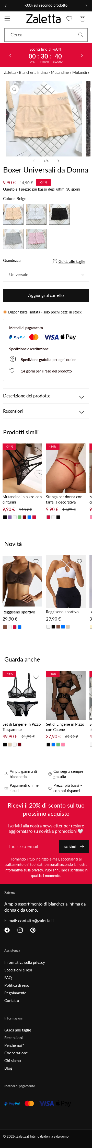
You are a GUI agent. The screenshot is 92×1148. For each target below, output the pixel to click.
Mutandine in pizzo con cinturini (22, 499)
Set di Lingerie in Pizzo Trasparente (22, 727)
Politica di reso (16, 985)
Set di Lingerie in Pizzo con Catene (65, 727)
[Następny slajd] (82, 55)
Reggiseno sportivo (19, 612)
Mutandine (60, 72)
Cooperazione (16, 1053)
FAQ (8, 977)
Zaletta (10, 72)
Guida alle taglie (72, 261)
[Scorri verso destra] (58, 160)
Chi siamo (12, 1060)
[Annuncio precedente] (5, 5)
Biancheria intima (33, 72)
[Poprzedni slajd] (10, 55)
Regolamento (15, 993)
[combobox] (46, 35)
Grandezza (11, 260)
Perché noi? (14, 1045)
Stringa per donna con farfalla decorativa (64, 499)
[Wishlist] (69, 18)
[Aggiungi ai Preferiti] (36, 449)
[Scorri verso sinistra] (34, 160)
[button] (7, 18)
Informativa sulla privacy (24, 962)
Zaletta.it (22, 1136)
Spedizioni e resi (18, 970)
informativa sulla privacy (24, 870)
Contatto (11, 1000)
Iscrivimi (69, 846)
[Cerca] (80, 34)
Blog (8, 1068)
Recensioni (13, 1037)
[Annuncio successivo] (86, 5)
